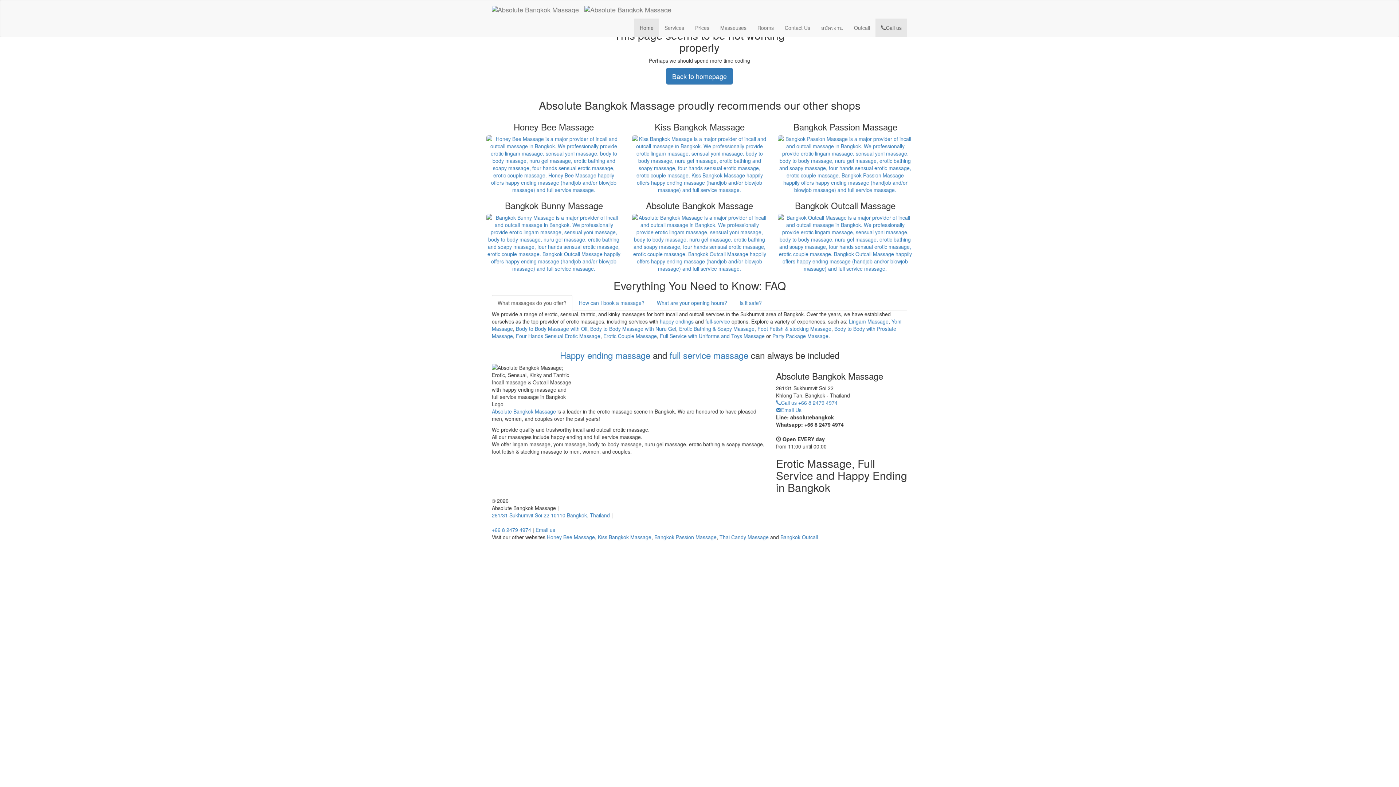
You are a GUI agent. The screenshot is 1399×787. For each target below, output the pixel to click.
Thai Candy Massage (744, 537)
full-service (717, 321)
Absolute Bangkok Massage (524, 411)
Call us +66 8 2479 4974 (809, 402)
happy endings (677, 321)
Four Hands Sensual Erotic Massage (558, 336)
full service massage (709, 355)
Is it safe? (751, 302)
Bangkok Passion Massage (685, 537)
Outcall (862, 27)
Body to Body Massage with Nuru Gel (633, 328)
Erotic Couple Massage (630, 336)
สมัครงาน (832, 27)
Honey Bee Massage (571, 537)
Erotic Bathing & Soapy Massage (717, 328)
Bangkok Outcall (799, 537)
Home (647, 27)
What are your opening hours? (692, 302)
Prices (702, 27)
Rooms (765, 27)
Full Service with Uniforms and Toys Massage (712, 336)
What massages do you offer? (532, 302)
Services (674, 27)
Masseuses (733, 27)
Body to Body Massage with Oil (551, 328)
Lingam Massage (869, 321)
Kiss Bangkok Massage (624, 537)
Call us (894, 27)
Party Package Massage (800, 336)
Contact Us (797, 27)
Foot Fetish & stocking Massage (794, 328)
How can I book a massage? (611, 302)
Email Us (791, 410)
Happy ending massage (605, 355)
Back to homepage (699, 76)
